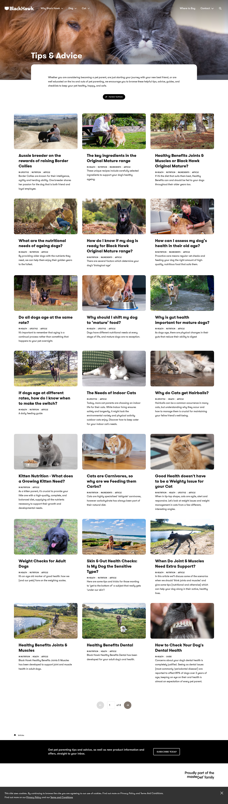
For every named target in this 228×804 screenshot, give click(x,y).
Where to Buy (187, 8)
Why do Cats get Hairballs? (182, 393)
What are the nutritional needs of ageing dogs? (42, 243)
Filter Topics (116, 96)
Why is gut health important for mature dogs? (182, 319)
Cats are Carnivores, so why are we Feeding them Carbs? (111, 481)
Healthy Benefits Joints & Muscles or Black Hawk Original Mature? (179, 161)
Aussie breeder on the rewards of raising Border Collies (43, 161)
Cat (84, 8)
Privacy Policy (33, 797)
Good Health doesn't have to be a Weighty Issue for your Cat (180, 481)
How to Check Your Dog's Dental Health (179, 647)
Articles (21, 735)
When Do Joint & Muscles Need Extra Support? (179, 563)
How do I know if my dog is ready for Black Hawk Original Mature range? (112, 246)
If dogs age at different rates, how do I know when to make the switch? (44, 398)
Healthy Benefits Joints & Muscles (43, 647)
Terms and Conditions (61, 797)
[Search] (220, 8)
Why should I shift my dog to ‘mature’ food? (112, 319)
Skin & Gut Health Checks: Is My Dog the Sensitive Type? (112, 566)
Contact (205, 8)
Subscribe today (167, 751)
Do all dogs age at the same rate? (46, 319)
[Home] (15, 735)
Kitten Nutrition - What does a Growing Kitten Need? (46, 478)
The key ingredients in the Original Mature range (111, 158)
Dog (71, 8)
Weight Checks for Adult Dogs (42, 563)
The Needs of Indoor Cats (111, 393)
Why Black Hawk (50, 8)
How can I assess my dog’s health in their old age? (181, 243)
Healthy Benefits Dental (110, 645)
